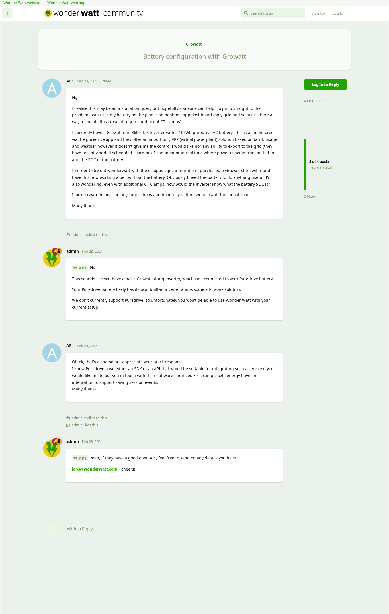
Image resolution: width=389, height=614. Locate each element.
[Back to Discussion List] (7, 13)
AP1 (83, 268)
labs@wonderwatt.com (95, 469)
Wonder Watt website (21, 2)
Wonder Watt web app (66, 2)
